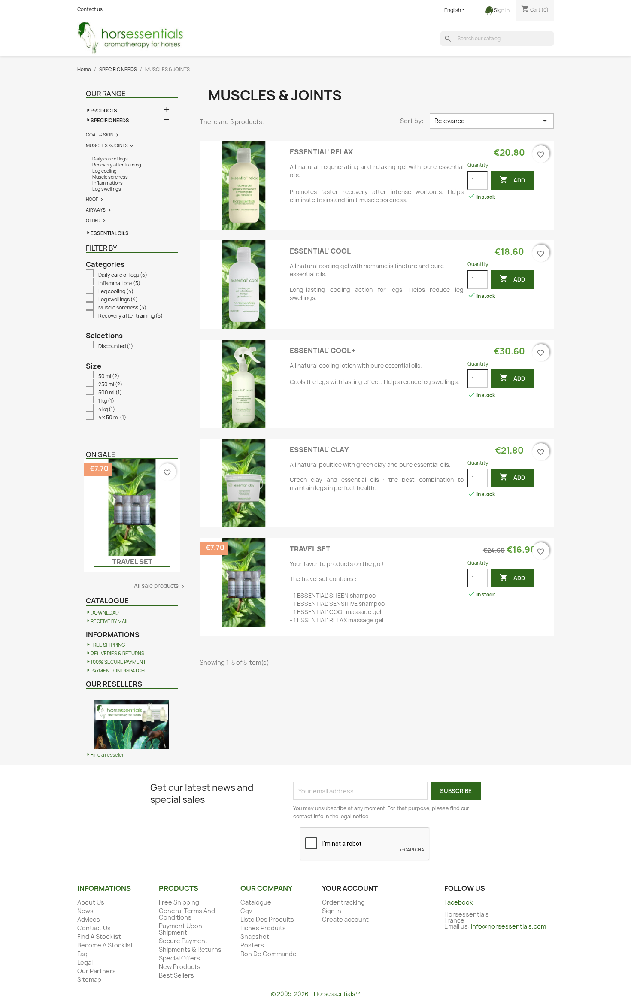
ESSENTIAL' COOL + (323, 350)
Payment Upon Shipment (180, 929)
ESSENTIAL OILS (110, 233)
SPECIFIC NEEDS (110, 120)
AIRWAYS (96, 210)
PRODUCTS (104, 110)
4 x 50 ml (112, 418)
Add (512, 180)
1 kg (106, 401)
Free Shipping (179, 902)
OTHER (93, 221)
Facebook (458, 902)
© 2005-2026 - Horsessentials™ (315, 994)
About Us (90, 902)
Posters (252, 945)
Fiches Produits (263, 928)
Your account (350, 888)
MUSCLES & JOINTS (107, 145)
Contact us (90, 9)
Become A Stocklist (105, 945)
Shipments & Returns (190, 949)
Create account (345, 919)
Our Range (106, 93)
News (85, 911)
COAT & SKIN (99, 135)
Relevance (491, 121)
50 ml (108, 376)
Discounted (115, 346)
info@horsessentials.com (508, 926)
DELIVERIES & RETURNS (117, 653)
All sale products (160, 586)
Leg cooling (104, 171)
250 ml (110, 384)
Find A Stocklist (99, 936)
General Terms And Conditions (187, 914)
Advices (88, 919)
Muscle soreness (110, 177)
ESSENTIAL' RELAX (321, 152)
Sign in (331, 911)
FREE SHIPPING (108, 645)
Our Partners (96, 971)
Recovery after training (116, 165)
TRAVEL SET (132, 561)
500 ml (110, 393)
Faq (82, 954)
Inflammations (107, 183)
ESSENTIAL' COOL (320, 251)
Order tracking (343, 902)
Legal (85, 962)
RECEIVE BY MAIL (110, 621)
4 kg (106, 409)
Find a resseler (107, 754)
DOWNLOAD (105, 612)
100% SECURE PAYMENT (118, 662)
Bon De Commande (268, 954)
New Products (179, 967)
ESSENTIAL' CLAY (319, 449)
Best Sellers (176, 975)
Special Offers (179, 958)
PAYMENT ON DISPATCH (118, 670)
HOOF (92, 199)
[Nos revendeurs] (132, 720)
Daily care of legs (110, 159)
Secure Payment (183, 941)
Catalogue (255, 902)
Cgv (246, 911)
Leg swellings (106, 189)
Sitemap (89, 979)
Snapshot (254, 936)
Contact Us (94, 928)
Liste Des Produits (267, 919)
